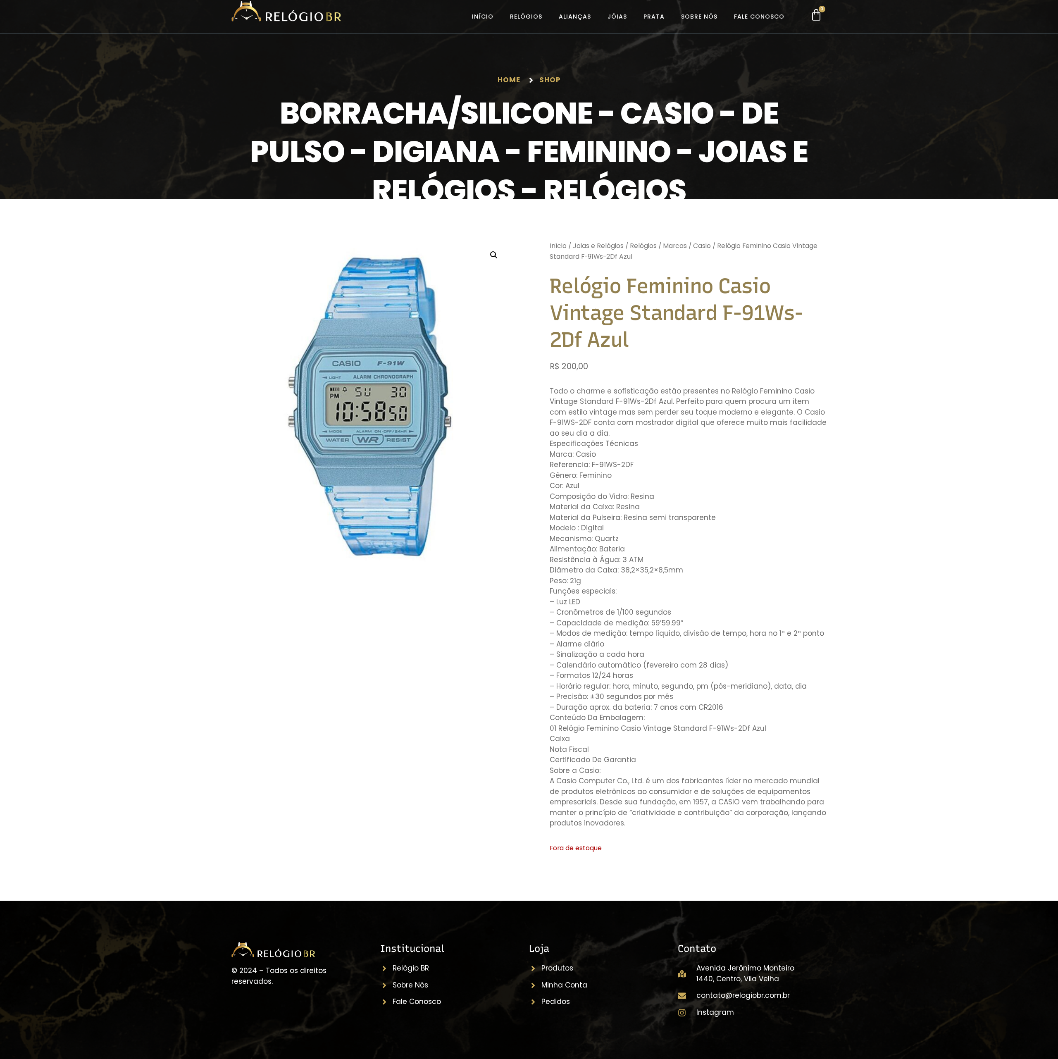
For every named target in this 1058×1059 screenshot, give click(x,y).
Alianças (575, 16)
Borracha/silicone (436, 113)
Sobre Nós (699, 16)
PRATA (654, 16)
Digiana (435, 151)
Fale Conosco (759, 16)
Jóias (617, 16)
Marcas (675, 245)
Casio (667, 113)
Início (482, 16)
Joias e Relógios (598, 245)
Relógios (526, 16)
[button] (493, 255)
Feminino (599, 151)
